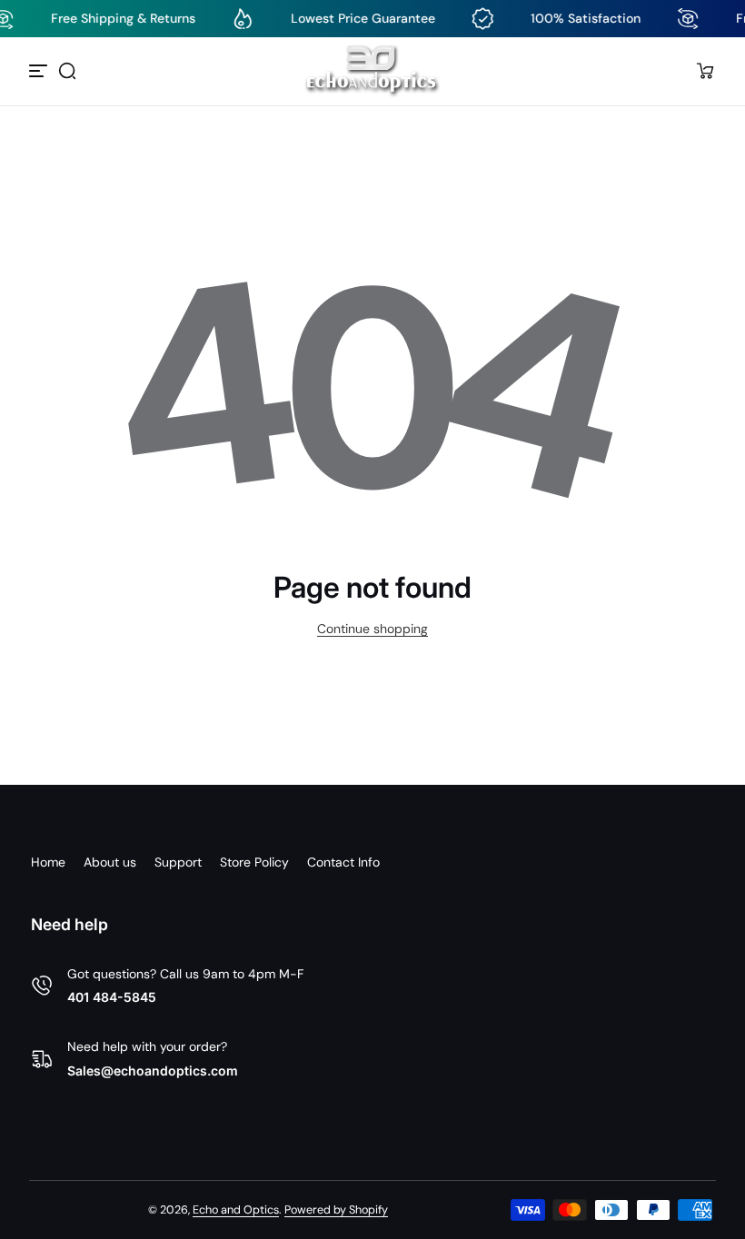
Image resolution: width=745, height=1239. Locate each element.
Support (178, 862)
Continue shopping (372, 628)
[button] (67, 71)
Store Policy (254, 862)
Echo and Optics (236, 1210)
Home (48, 862)
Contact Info (343, 862)
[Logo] (372, 71)
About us (110, 862)
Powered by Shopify (336, 1210)
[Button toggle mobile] (40, 71)
